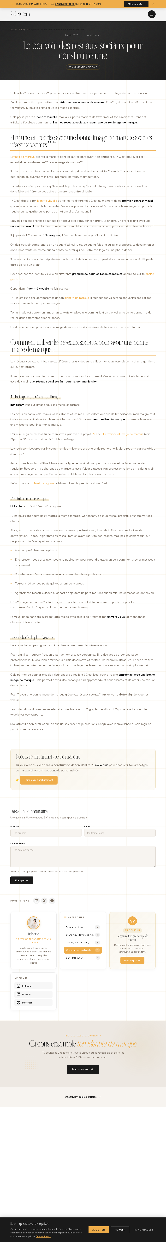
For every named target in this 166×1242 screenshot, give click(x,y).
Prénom (14, 826)
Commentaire (17, 843)
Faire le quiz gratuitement (39, 779)
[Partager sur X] (44, 900)
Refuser (120, 1229)
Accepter (98, 1229)
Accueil (13, 29)
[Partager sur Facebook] (52, 900)
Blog (23, 29)
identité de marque (77, 297)
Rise (94, 434)
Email (87, 826)
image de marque (23, 156)
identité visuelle (47, 200)
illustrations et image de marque (122, 434)
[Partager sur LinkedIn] (36, 900)
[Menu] (152, 14)
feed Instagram (44, 483)
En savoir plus (43, 1236)
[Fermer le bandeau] (153, 4)
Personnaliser (143, 1229)
